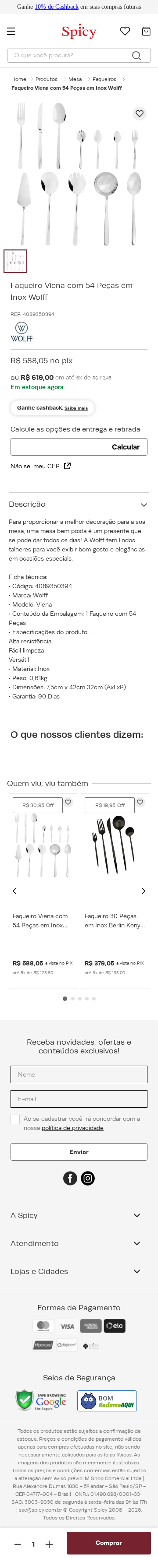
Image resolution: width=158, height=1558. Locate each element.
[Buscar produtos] (136, 55)
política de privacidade (73, 1127)
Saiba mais (76, 408)
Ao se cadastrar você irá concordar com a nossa (83, 1123)
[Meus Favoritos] (125, 31)
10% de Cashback (57, 7)
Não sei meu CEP (35, 466)
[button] (14, 891)
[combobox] (79, 56)
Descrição (27, 504)
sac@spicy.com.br (40, 1510)
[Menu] (15, 31)
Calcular (126, 446)
